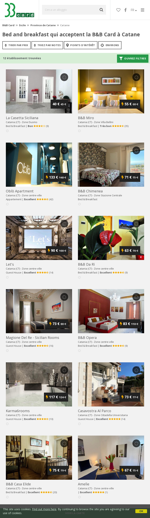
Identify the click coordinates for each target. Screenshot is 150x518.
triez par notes (49, 45)
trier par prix (18, 45)
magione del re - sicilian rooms (32, 337)
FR (133, 10)
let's (10, 264)
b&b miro (86, 117)
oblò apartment (20, 191)
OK (141, 511)
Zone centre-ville (32, 195)
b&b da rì (86, 264)
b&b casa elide (18, 484)
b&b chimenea (90, 191)
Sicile (22, 25)
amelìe (83, 484)
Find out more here (44, 509)
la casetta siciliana (22, 117)
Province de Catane (43, 25)
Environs (112, 45)
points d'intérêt (82, 45)
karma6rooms (18, 410)
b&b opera (87, 337)
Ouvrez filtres (135, 58)
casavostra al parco (94, 410)
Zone (29, 122)
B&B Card (8, 25)
